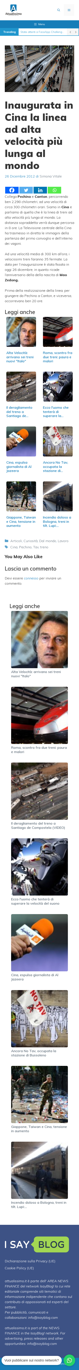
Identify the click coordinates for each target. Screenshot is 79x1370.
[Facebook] (12, 190)
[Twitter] (26, 190)
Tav (36, 547)
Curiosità (31, 541)
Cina (13, 547)
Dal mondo (47, 541)
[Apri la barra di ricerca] (58, 10)
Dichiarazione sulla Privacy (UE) (30, 1261)
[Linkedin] (40, 190)
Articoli (16, 541)
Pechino (25, 547)
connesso (31, 578)
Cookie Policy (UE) (19, 1268)
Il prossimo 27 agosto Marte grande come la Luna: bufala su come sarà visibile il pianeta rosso (43, 32)
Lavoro (63, 541)
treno (44, 547)
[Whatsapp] (54, 190)
